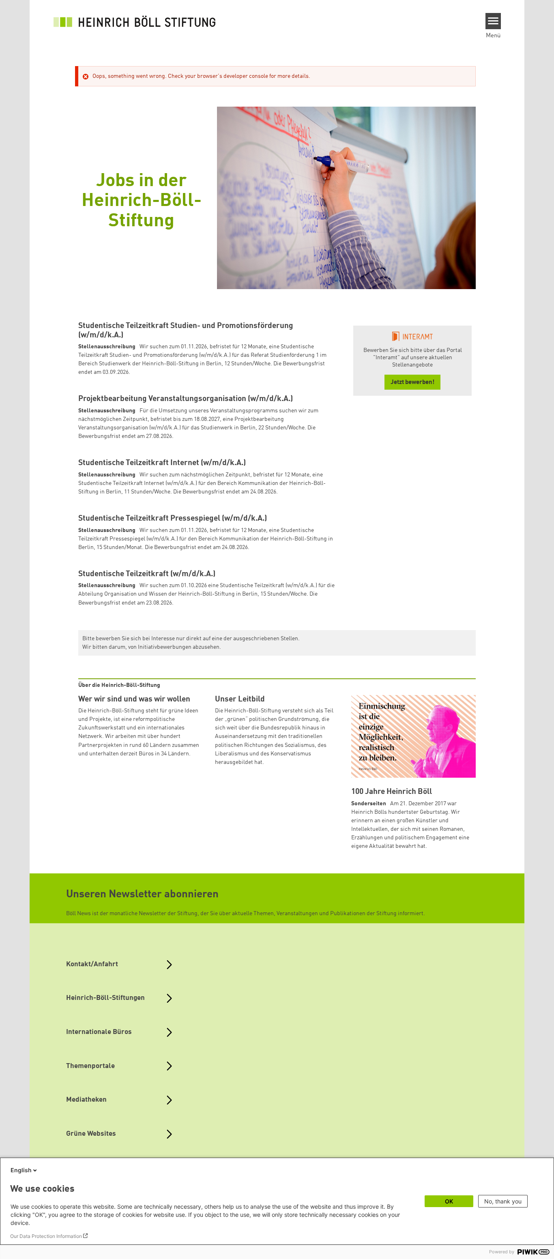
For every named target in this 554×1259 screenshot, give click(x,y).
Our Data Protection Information (46, 1236)
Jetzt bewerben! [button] (412, 383)
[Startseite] (135, 21)
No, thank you (503, 1201)
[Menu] (493, 21)
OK (449, 1201)
